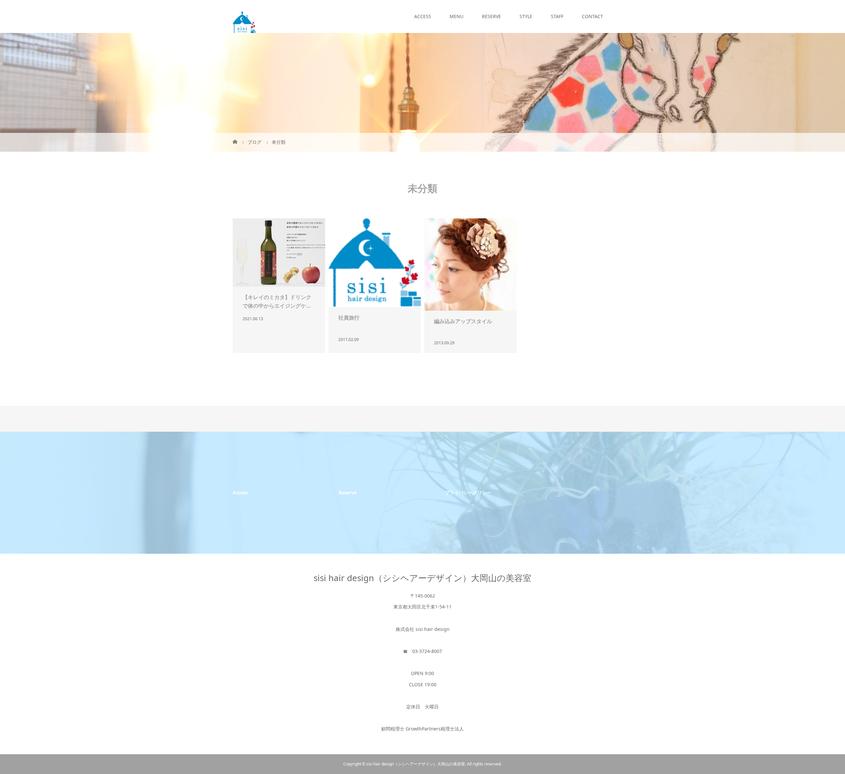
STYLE (526, 16)
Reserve (347, 492)
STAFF (557, 16)
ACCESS (422, 16)
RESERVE (491, 16)
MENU (456, 16)
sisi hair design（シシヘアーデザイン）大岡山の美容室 (422, 578)
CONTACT (592, 16)
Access (240, 492)
